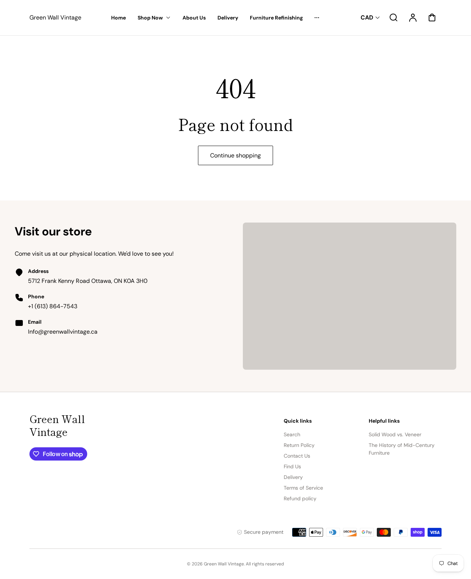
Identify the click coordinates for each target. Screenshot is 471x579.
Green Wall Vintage (57, 425)
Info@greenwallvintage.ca (63, 331)
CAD (367, 17)
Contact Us (297, 455)
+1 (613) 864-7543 (52, 306)
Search (292, 434)
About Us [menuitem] (194, 17)
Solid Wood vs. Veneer (395, 434)
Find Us (292, 466)
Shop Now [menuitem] (150, 17)
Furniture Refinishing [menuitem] (276, 17)
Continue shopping (235, 155)
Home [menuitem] (118, 17)
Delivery (293, 477)
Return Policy (299, 445)
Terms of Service (303, 487)
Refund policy (300, 498)
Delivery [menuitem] (227, 17)
